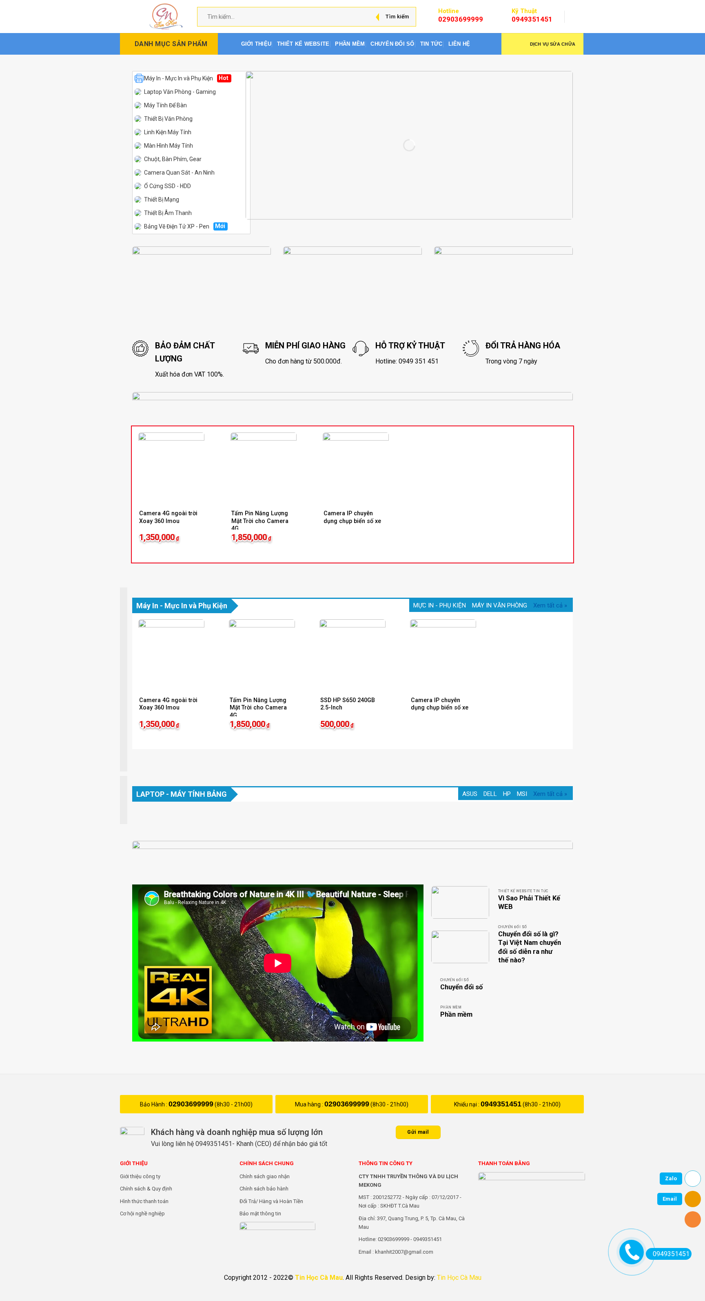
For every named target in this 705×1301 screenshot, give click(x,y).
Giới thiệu (256, 44)
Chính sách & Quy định (146, 1189)
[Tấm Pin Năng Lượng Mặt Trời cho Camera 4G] (264, 465)
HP (507, 794)
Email (670, 1199)
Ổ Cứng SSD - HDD (167, 186)
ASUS (469, 794)
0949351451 (501, 1104)
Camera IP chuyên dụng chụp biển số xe (352, 517)
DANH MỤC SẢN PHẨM (171, 44)
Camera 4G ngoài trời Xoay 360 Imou (168, 517)
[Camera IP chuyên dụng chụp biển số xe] (356, 465)
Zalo (671, 1178)
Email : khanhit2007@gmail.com (396, 1252)
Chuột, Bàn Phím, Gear (173, 159)
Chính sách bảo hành (263, 1189)
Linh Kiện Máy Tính (167, 132)
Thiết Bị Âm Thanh (168, 213)
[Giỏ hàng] (579, 17)
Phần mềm (350, 44)
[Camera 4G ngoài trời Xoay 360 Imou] (171, 465)
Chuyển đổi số (392, 44)
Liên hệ (459, 44)
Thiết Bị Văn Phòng (168, 118)
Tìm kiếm (397, 16)
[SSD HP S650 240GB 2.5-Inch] (352, 652)
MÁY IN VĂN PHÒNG (499, 605)
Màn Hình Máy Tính (168, 145)
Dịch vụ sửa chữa (552, 44)
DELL (490, 794)
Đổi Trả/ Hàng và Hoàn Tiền (271, 1201)
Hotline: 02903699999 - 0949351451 (400, 1239)
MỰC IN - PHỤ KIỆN (439, 605)
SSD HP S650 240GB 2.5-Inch (347, 704)
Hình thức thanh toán (144, 1201)
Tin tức (431, 44)
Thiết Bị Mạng (161, 199)
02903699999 (190, 1104)
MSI (522, 794)
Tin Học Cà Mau (319, 1277)
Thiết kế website (303, 44)
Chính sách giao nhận (264, 1176)
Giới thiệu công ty (140, 1176)
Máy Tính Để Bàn (165, 105)
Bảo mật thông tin (260, 1213)
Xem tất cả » (550, 605)
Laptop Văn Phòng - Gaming (180, 92)
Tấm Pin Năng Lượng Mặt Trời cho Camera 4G (259, 521)
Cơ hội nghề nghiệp (142, 1213)
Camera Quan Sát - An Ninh (179, 172)
